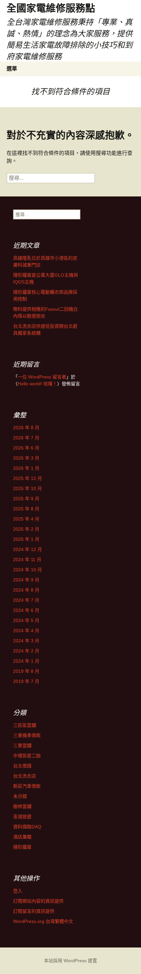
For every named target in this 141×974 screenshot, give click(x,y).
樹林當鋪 (22, 806)
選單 (12, 68)
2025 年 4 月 (26, 519)
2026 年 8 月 (26, 427)
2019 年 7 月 (26, 681)
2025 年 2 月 (26, 529)
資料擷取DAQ (27, 826)
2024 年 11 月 (27, 559)
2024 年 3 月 (26, 640)
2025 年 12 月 (27, 478)
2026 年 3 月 (26, 458)
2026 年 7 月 (26, 437)
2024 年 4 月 (26, 630)
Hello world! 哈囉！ (37, 383)
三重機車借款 (27, 735)
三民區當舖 (24, 725)
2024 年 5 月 (26, 620)
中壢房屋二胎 (27, 755)
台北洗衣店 (24, 776)
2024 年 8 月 (26, 590)
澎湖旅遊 (22, 816)
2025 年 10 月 (27, 488)
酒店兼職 (22, 836)
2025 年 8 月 (26, 508)
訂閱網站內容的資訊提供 (38, 901)
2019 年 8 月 (26, 671)
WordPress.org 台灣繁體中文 (43, 921)
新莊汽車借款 (27, 786)
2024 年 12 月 (27, 549)
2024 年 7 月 (26, 600)
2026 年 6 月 (26, 447)
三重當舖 (22, 745)
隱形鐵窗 (22, 847)
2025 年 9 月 (26, 498)
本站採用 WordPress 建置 (70, 960)
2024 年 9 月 (26, 579)
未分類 (20, 796)
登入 (17, 890)
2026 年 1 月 (26, 468)
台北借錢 (22, 765)
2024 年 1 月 (26, 661)
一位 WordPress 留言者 (42, 376)
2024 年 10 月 (27, 569)
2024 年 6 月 (26, 610)
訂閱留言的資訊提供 (33, 911)
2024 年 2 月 (26, 650)
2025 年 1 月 (26, 539)
